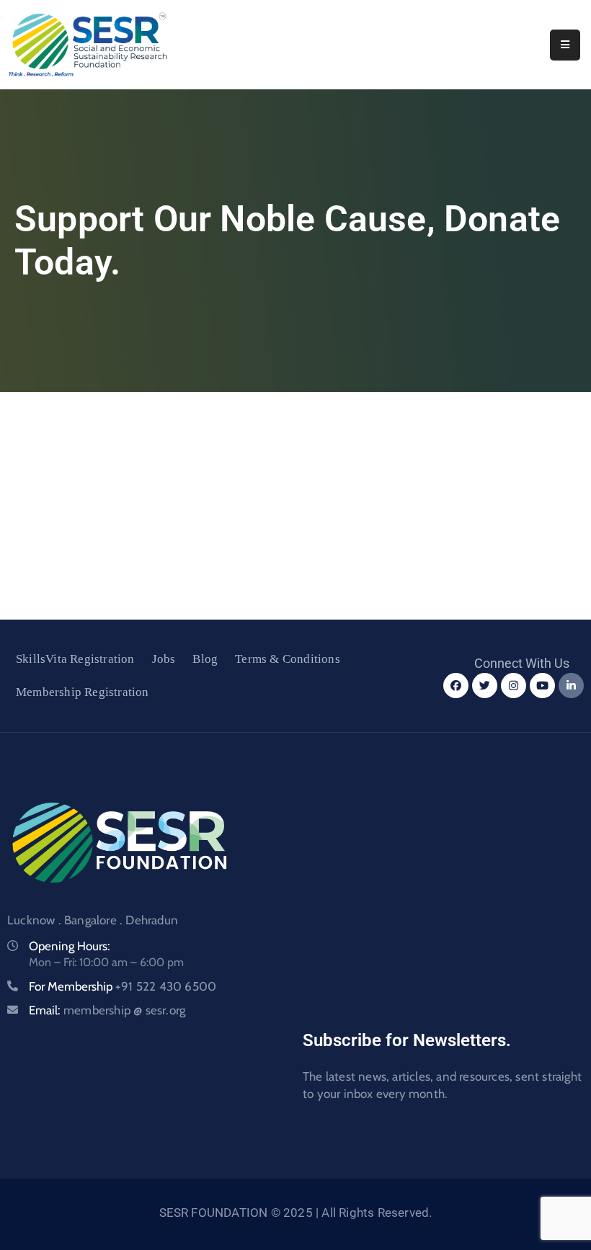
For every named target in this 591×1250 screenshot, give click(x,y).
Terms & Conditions (287, 659)
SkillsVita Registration (75, 659)
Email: (107, 1010)
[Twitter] (484, 685)
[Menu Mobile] (565, 45)
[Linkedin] (571, 685)
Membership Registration (82, 692)
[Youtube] (542, 685)
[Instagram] (513, 685)
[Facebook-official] (455, 685)
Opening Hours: (69, 946)
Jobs (164, 659)
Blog (205, 659)
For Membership (122, 986)
